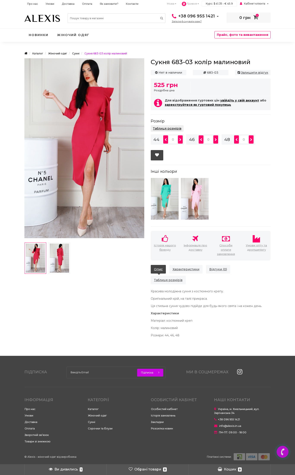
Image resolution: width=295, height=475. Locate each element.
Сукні (91, 422)
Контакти (132, 3)
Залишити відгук (254, 72)
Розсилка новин (162, 428)
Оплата (87, 3)
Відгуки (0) (218, 269)
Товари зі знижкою (38, 441)
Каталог (93, 409)
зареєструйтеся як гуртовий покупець (198, 105)
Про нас (32, 3)
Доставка (68, 3)
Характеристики (186, 269)
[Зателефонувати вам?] (282, 452)
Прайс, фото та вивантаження (242, 35)
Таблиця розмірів (167, 128)
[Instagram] (238, 373)
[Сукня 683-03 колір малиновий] (35, 258)
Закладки (157, 422)
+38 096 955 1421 (229, 419)
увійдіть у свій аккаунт (239, 100)
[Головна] (25, 53)
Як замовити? (109, 3)
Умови (50, 3)
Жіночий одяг (73, 35)
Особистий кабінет (164, 409)
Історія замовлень (163, 415)
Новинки (38, 35)
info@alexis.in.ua (230, 426)
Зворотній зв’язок (37, 435)
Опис (158, 269)
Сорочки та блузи (100, 428)
